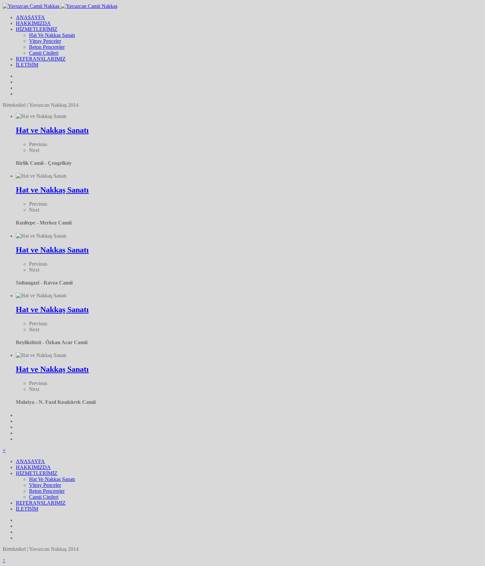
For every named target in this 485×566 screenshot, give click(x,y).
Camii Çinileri (43, 53)
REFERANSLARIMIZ (41, 59)
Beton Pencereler (47, 47)
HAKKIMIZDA (33, 23)
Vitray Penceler (45, 41)
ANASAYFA (30, 17)
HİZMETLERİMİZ (36, 29)
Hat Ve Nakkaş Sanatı (52, 35)
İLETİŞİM (27, 65)
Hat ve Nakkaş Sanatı (52, 130)
